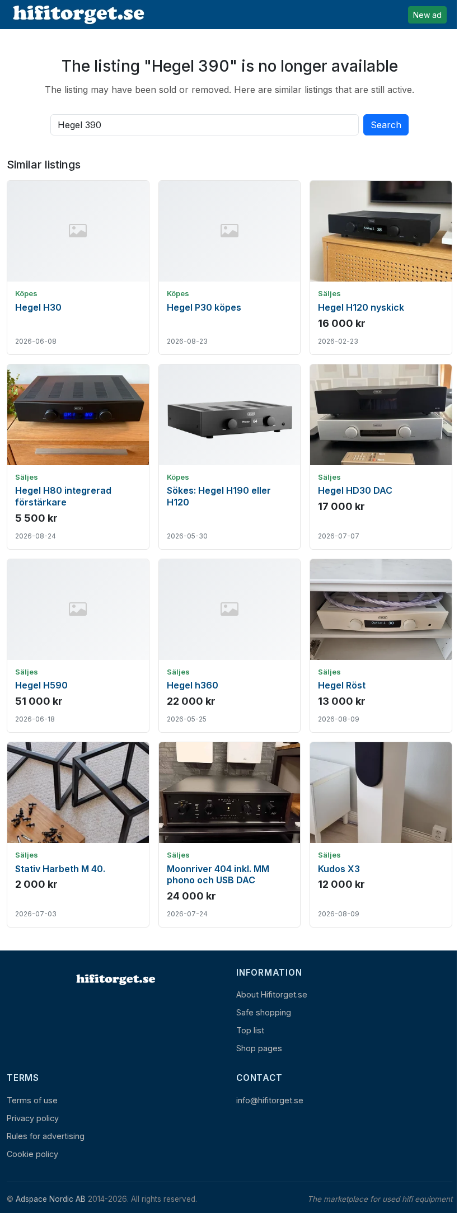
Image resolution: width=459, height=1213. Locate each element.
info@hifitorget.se (269, 1100)
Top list (250, 1030)
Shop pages (259, 1048)
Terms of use (32, 1100)
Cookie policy (32, 1154)
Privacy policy (33, 1118)
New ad (427, 15)
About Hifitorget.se (271, 994)
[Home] (115, 979)
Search (386, 124)
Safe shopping (263, 1012)
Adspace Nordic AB (51, 1199)
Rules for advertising (46, 1136)
